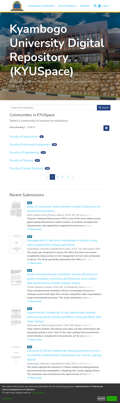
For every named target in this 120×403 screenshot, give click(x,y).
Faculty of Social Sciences (26, 168)
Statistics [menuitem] (85, 6)
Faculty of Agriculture (24, 137)
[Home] (17, 5)
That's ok (111, 398)
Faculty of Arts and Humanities (30, 144)
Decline (101, 398)
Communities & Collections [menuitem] (41, 6)
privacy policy (37, 392)
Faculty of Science (21, 160)
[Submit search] (95, 6)
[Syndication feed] (106, 128)
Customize (7, 398)
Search (105, 107)
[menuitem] (67, 6)
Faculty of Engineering (24, 152)
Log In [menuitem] (105, 6)
